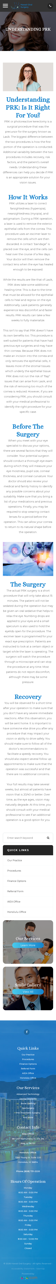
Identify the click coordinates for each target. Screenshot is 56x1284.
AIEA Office (13, 901)
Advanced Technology (28, 1094)
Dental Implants (28, 1099)
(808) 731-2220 (32, 1171)
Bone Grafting (28, 1103)
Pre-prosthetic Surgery (28, 1113)
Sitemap (40, 1268)
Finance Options (16, 881)
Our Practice (14, 860)
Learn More (28, 945)
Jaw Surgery (28, 1108)
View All (28, 991)
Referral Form (15, 891)
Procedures (14, 870)
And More (28, 1117)
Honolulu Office (16, 912)
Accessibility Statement (22, 1268)
